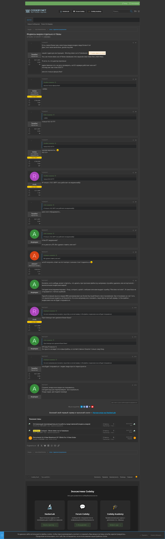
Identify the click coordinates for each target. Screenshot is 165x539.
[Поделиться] (133, 43)
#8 (136, 252)
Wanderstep (36, 426)
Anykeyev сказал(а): (49, 255)
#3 (136, 111)
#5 (136, 172)
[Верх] (134, 477)
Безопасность (114, 477)
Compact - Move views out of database (55, 431)
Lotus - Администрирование (55, 426)
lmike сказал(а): (48, 115)
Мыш (34, 432)
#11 (135, 337)
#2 (136, 79)
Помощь (123, 477)
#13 (135, 385)
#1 (136, 42)
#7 (136, 230)
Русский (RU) (46, 477)
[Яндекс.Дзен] (90, 407)
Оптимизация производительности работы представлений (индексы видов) (61, 424)
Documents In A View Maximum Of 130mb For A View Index (54, 437)
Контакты (97, 477)
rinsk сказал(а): (48, 205)
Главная (129, 477)
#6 (136, 202)
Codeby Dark (35, 477)
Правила (105, 477)
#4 (136, 140)
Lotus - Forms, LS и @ (51, 439)
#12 (135, 356)
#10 (135, 307)
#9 (136, 280)
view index (47, 37)
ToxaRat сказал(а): (49, 82)
